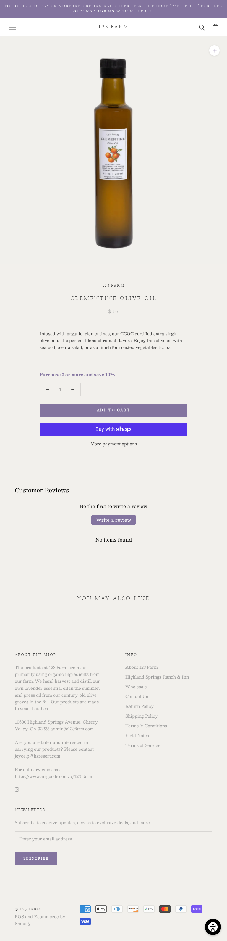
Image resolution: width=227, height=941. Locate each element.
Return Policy (139, 706)
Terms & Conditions (146, 726)
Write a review (113, 520)
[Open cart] (215, 27)
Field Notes (137, 735)
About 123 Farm (141, 667)
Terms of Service (142, 745)
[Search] (202, 27)
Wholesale (136, 687)
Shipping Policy (141, 716)
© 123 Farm (28, 909)
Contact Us (136, 696)
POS (19, 916)
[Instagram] (17, 789)
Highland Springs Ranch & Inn (157, 677)
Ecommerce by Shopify (40, 920)
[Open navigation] (12, 27)
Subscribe (36, 858)
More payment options (113, 443)
